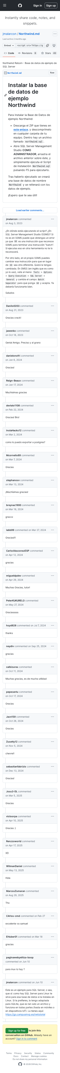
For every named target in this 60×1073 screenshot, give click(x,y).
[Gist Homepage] (20, 5)
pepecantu (12, 691)
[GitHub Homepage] (20, 1064)
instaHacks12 (14, 430)
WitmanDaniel (14, 866)
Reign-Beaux (13, 380)
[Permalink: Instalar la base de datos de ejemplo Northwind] (6, 95)
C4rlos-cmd (13, 915)
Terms (9, 1053)
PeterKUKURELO (15, 600)
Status (38, 1053)
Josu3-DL (12, 791)
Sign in (37, 5)
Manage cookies (39, 1056)
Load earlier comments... (30, 210)
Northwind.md (29, 34)
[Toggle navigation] (5, 5)
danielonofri (13, 355)
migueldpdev (13, 575)
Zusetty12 (12, 741)
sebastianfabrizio (16, 766)
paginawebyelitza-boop (20, 957)
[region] (30, 140)
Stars (50, 53)
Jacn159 (11, 716)
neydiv (10, 646)
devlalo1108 (13, 405)
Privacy (18, 1053)
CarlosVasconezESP (17, 550)
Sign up (51, 5)
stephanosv (13, 480)
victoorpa (11, 816)
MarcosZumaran (15, 891)
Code (11, 53)
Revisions (29, 53)
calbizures (12, 666)
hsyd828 (11, 625)
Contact (24, 1056)
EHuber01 (11, 936)
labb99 (10, 530)
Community (48, 1053)
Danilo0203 (13, 305)
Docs (16, 1056)
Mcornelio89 (13, 455)
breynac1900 (13, 505)
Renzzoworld (13, 841)
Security (28, 1053)
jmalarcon (9, 34)
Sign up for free (16, 1030)
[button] (47, 45)
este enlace (21, 129)
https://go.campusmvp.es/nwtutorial (25, 1014)
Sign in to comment (26, 1038)
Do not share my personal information (30, 1059)
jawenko (11, 330)
